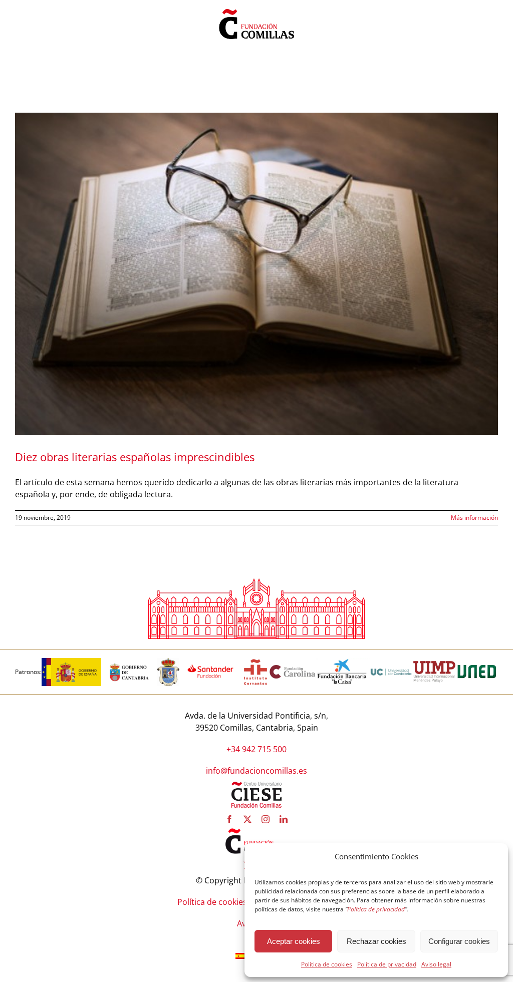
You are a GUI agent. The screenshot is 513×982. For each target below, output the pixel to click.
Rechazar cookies (376, 941)
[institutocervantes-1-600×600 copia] (255, 662)
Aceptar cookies (293, 941)
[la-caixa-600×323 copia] (342, 662)
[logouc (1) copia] (391, 662)
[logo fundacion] (256, 9)
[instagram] (266, 819)
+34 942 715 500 (256, 749)
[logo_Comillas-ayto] (168, 662)
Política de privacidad (386, 964)
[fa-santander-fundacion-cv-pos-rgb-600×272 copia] (210, 662)
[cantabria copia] (129, 662)
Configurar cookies (459, 941)
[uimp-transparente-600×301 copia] (434, 665)
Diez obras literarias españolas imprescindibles (134, 456)
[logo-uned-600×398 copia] (476, 662)
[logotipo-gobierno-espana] (71, 662)
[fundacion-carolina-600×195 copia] (293, 668)
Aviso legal (436, 964)
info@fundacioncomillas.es (256, 770)
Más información (474, 517)
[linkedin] (284, 819)
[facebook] (229, 819)
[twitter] (247, 819)
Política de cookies (326, 964)
